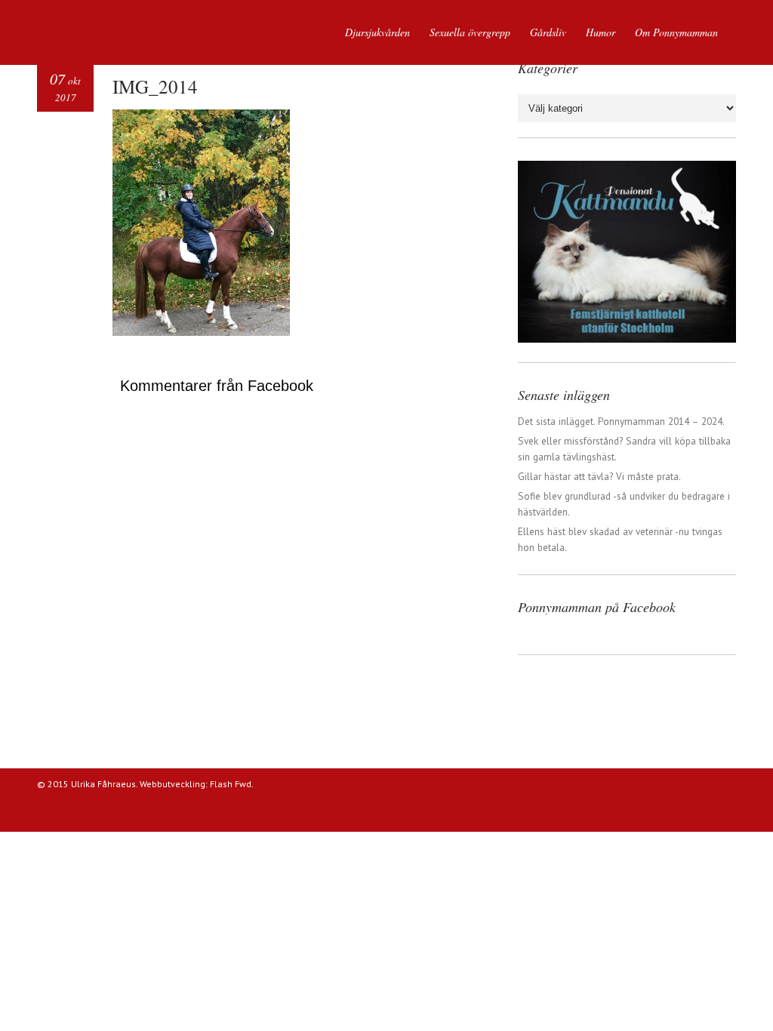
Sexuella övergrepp (470, 32)
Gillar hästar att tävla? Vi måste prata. (599, 476)
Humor (600, 32)
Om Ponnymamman (676, 32)
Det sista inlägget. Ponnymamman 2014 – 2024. (621, 421)
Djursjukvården (377, 32)
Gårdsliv (548, 32)
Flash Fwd (230, 783)
